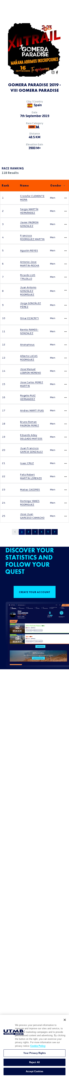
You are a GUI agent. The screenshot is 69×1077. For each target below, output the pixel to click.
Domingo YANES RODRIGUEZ (29, 503)
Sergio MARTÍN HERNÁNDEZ (29, 211)
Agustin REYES (29, 250)
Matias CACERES (30, 489)
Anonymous (27, 344)
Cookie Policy (37, 1046)
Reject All (34, 1062)
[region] (34, 1046)
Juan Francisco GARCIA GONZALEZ (31, 450)
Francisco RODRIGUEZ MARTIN (32, 237)
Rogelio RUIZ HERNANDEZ (28, 397)
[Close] (65, 1020)
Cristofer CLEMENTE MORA (32, 198)
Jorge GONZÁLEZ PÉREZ (30, 305)
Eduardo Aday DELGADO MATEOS (31, 437)
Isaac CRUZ (27, 463)
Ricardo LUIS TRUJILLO (27, 277)
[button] (15, 532)
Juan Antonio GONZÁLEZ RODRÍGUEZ (28, 291)
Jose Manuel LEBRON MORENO (30, 371)
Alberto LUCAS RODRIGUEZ (29, 358)
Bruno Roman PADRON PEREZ (29, 424)
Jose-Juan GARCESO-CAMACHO (32, 516)
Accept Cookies (34, 1071)
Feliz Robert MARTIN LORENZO (31, 476)
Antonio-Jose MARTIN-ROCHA (29, 264)
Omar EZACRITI (29, 318)
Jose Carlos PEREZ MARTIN (31, 384)
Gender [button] (55, 185)
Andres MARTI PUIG (32, 410)
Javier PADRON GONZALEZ (29, 224)
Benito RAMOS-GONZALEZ (29, 331)
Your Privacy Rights (34, 1053)
